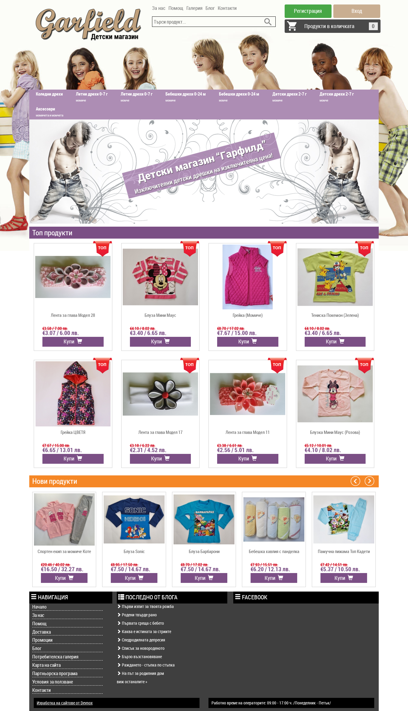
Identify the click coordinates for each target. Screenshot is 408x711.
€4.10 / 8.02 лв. (142, 328)
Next (369, 481)
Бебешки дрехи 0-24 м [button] (185, 96)
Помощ (175, 7)
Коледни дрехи (49, 94)
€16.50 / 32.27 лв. (62, 569)
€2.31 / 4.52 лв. (148, 450)
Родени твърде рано (139, 615)
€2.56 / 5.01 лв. (235, 450)
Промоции (42, 640)
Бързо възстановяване (141, 656)
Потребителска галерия (55, 656)
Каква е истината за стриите (146, 631)
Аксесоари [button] (49, 111)
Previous (355, 481)
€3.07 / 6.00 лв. (60, 332)
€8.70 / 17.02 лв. (231, 328)
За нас (158, 7)
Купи (70, 341)
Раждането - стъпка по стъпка (148, 665)
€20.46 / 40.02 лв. (55, 564)
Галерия (194, 7)
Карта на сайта (46, 665)
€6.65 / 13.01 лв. (62, 450)
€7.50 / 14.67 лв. (130, 569)
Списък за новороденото (143, 648)
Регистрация (308, 10)
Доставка (41, 632)
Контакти (227, 7)
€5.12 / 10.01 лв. (318, 445)
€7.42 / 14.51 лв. (334, 564)
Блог (210, 7)
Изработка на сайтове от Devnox (65, 703)
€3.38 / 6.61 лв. (230, 445)
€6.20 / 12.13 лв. (270, 569)
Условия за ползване (52, 681)
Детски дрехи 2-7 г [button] (289, 96)
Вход (357, 10)
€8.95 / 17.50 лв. (124, 564)
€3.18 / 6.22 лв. (142, 445)
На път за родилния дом (142, 673)
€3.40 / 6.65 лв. (148, 332)
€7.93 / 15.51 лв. (264, 564)
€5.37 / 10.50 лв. (340, 569)
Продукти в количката (339, 26)
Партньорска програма (54, 673)
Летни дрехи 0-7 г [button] (92, 96)
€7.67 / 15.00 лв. (237, 332)
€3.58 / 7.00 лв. (55, 328)
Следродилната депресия (143, 640)
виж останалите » (132, 681)
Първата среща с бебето (142, 623)
